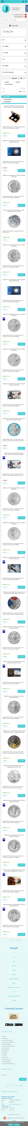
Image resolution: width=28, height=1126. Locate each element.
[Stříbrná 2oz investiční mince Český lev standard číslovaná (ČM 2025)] (14, 394)
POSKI (14, 1000)
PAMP (14, 983)
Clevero (9, 1118)
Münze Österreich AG (14, 987)
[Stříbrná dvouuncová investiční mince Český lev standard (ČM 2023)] (14, 637)
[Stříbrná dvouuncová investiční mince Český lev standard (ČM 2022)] (14, 811)
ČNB (14, 961)
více (19, 1123)
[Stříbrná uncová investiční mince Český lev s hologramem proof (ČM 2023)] (14, 776)
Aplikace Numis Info (7, 1059)
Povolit (11, 1124)
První (8, 940)
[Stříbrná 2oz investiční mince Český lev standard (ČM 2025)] (14, 360)
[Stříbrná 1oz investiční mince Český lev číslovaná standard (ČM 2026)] (14, 151)
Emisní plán (5, 1052)
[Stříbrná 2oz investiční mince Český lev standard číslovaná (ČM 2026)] (14, 290)
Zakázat (17, 1124)
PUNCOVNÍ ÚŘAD (14, 979)
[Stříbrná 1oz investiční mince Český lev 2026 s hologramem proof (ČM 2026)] (14, 221)
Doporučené (7, 96)
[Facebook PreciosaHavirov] (7, 1085)
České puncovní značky (8, 1040)
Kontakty (4, 1055)
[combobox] (24, 78)
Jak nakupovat (6, 1050)
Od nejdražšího (7, 101)
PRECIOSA (14, 966)
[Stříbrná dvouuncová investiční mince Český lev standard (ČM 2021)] (14, 915)
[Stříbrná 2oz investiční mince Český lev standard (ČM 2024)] (14, 533)
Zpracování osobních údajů (8, 1063)
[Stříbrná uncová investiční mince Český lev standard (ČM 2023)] (14, 707)
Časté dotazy (5, 1038)
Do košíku (21, 135)
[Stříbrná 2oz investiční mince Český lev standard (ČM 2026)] (14, 256)
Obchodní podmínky (7, 1044)
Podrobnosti (21, 170)
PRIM (14, 970)
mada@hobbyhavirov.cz (18, 14)
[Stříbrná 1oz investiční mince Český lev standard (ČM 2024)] (14, 499)
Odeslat (23, 1079)
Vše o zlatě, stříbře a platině (8, 1046)
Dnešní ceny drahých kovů (8, 1042)
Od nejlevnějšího (8, 99)
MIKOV (14, 974)
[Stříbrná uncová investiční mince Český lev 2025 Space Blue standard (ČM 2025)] (14, 429)
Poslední (19, 940)
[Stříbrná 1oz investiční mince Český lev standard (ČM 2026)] (14, 186)
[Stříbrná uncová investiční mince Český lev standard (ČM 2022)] (14, 846)
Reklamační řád (6, 1048)
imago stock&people (14, 996)
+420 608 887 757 (19, 17)
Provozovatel (5, 1057)
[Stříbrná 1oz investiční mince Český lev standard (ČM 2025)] (14, 325)
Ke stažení (5, 1053)
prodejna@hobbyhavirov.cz (15, 1104)
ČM (14, 957)
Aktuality (4, 1036)
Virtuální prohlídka (6, 1061)
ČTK (14, 992)
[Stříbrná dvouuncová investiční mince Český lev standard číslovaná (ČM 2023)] (14, 672)
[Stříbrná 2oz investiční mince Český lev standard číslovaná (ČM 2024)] (14, 568)
